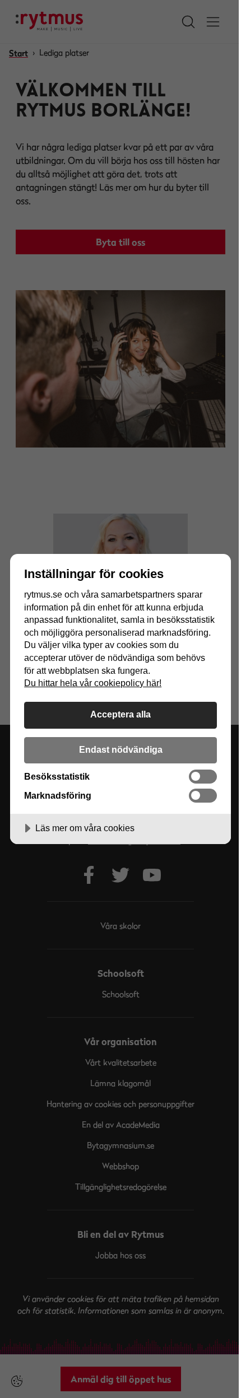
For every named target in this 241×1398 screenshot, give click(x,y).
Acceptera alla (120, 714)
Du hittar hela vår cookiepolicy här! (92, 683)
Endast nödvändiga (121, 749)
